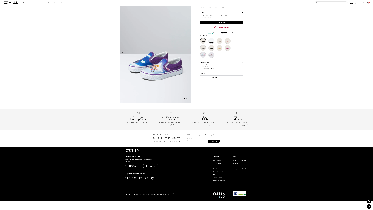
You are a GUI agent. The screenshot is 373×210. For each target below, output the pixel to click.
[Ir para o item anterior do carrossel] (122, 52)
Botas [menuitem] (44, 3)
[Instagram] (134, 178)
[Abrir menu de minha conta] (359, 3)
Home (202, 7)
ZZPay (215, 174)
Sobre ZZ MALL (217, 160)
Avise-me (221, 22)
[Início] (11, 2)
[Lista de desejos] (363, 3)
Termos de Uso (217, 163)
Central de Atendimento (240, 160)
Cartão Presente (217, 177)
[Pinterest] (140, 178)
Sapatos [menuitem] (31, 3)
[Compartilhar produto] (242, 12)
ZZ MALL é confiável (218, 172)
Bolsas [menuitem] (50, 3)
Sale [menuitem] (77, 3)
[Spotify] (152, 178)
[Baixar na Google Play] (150, 166)
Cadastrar (214, 141)
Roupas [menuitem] (38, 3)
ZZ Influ (215, 169)
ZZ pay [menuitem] (63, 3)
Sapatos (209, 7)
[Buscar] (345, 3)
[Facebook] (127, 178)
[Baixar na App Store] (133, 166)
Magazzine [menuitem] (70, 3)
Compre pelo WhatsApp (240, 169)
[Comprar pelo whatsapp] (369, 201)
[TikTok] (146, 178)
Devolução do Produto (240, 166)
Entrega (235, 163)
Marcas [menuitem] (56, 3)
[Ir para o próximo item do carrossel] (189, 52)
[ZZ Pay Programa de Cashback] (353, 3)
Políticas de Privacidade (220, 166)
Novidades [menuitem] (23, 3)
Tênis (216, 7)
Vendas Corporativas (219, 180)
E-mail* (189, 138)
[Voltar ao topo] (369, 206)
